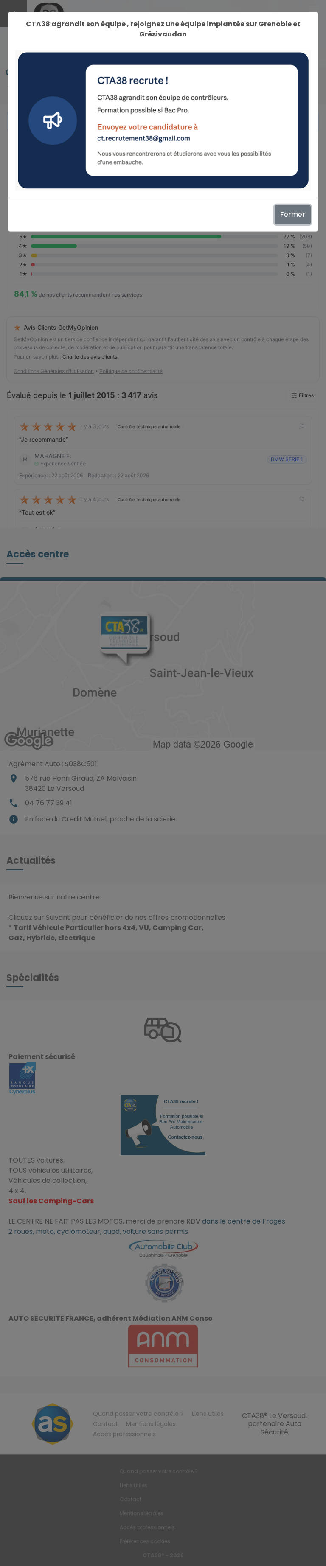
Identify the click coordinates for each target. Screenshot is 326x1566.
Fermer (292, 214)
